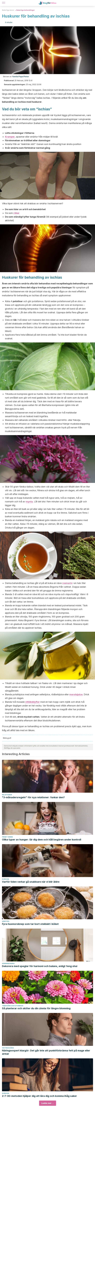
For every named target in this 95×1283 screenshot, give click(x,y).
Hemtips (5, 921)
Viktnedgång (8, 1048)
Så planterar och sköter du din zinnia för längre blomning (36, 1008)
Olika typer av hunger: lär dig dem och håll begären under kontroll (41, 839)
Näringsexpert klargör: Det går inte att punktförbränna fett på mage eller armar (46, 1052)
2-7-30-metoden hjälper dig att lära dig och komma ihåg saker (39, 1095)
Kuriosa (5, 879)
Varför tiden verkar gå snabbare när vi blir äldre (30, 881)
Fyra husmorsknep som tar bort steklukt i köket (30, 923)
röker (16, 213)
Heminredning (8, 963)
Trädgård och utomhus (12, 1006)
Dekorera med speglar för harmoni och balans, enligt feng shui (39, 966)
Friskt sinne (7, 837)
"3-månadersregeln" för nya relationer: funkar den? (33, 797)
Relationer (7, 795)
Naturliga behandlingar (25, 10)
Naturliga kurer (8, 10)
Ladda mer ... (47, 1103)
